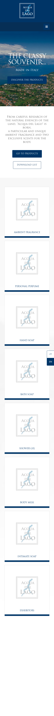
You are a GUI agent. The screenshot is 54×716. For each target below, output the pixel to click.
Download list (27, 165)
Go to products (27, 154)
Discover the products (27, 80)
